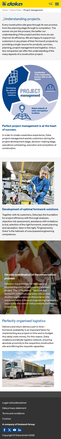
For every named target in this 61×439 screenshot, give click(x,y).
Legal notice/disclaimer (14, 402)
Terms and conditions (13, 413)
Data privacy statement (14, 408)
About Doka (15, 10)
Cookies (6, 418)
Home (5, 10)
